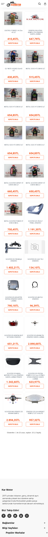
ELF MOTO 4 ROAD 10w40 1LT (13, 69)
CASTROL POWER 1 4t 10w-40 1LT (13, 31)
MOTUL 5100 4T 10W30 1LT (13, 107)
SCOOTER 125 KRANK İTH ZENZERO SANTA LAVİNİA (35, 336)
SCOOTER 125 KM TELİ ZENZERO (35, 298)
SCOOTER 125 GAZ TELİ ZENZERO (35, 260)
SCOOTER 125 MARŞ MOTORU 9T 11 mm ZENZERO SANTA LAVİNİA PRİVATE (13, 375)
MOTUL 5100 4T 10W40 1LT (35, 107)
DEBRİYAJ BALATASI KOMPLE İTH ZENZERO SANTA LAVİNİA (35, 32)
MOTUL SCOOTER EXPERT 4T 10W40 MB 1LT (35, 184)
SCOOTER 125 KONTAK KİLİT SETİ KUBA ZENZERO (13, 336)
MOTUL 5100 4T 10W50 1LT (13, 145)
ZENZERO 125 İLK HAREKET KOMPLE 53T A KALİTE (35, 412)
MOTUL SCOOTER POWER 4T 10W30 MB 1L (13, 222)
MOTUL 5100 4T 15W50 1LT (35, 145)
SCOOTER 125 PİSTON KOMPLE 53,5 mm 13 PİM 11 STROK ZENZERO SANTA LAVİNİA (35, 375)
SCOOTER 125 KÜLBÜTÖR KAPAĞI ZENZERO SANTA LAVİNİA (13, 299)
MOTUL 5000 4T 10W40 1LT (35, 69)
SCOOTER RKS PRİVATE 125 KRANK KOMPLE (14, 412)
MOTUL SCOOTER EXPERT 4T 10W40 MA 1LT (13, 184)
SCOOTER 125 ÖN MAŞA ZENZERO (14, 260)
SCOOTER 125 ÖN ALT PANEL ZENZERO (35, 222)
